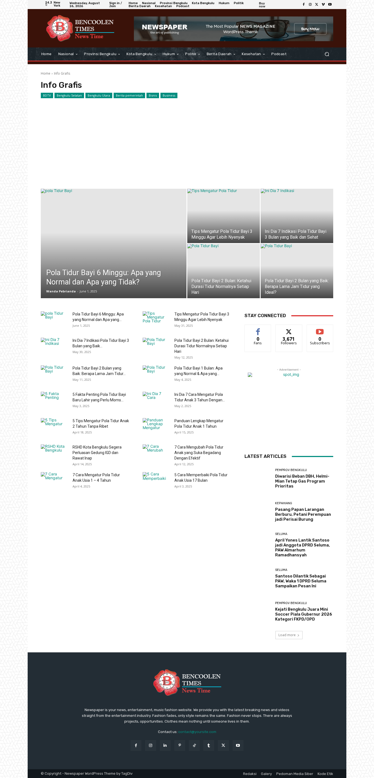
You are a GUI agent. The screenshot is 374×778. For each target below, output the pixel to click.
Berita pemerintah (129, 95)
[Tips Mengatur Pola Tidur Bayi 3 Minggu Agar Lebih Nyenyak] (223, 216)
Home (45, 73)
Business (169, 95)
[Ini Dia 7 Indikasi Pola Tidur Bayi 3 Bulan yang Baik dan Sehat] (297, 216)
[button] (326, 54)
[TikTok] (194, 745)
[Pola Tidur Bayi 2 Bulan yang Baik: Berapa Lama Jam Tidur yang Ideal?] (297, 271)
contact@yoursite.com (197, 732)
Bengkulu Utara (99, 95)
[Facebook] (303, 4)
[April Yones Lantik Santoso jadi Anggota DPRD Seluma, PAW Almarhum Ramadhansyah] (257, 545)
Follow (289, 329)
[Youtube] (330, 4)
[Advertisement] (187, 139)
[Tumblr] (208, 745)
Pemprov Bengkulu (291, 470)
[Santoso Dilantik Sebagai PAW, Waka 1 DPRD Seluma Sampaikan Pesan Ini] (257, 578)
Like (258, 329)
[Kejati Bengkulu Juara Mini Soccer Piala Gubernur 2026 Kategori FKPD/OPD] (257, 611)
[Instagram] (310, 4)
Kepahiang (283, 503)
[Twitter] (316, 4)
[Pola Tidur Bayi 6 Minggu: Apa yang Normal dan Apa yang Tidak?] (113, 252)
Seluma (281, 533)
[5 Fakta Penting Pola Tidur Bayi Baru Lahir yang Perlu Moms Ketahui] (54, 401)
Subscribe (320, 329)
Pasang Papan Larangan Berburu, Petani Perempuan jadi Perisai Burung (303, 514)
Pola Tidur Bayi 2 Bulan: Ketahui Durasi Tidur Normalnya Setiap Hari (201, 346)
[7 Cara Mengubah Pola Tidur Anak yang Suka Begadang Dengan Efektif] (156, 454)
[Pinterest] (179, 745)
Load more (287, 635)
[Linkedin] (165, 745)
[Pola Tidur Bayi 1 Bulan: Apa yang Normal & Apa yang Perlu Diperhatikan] (156, 375)
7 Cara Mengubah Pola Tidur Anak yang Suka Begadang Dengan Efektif (198, 452)
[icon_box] (265, 5)
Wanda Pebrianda (61, 291)
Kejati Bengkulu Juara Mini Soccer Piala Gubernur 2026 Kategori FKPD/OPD (303, 614)
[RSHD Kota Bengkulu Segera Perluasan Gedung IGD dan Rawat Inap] (54, 454)
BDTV (47, 95)
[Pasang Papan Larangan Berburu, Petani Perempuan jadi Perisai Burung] (257, 511)
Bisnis (153, 95)
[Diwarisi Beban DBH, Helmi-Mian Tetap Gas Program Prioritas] (257, 478)
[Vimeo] (323, 4)
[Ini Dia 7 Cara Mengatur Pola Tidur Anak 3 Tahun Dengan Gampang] (156, 401)
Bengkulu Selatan (69, 95)
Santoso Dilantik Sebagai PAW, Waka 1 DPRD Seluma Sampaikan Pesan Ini (300, 581)
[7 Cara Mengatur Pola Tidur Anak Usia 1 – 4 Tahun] (54, 481)
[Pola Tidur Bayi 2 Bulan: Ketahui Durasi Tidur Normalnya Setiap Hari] (223, 271)
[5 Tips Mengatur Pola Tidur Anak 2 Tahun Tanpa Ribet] (54, 427)
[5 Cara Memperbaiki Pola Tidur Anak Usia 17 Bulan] (156, 481)
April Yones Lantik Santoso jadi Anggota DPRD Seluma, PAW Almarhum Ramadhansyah (302, 547)
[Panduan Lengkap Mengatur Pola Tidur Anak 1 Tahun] (156, 427)
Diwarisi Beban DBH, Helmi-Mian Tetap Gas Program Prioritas (302, 481)
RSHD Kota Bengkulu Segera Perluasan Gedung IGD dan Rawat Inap (97, 452)
